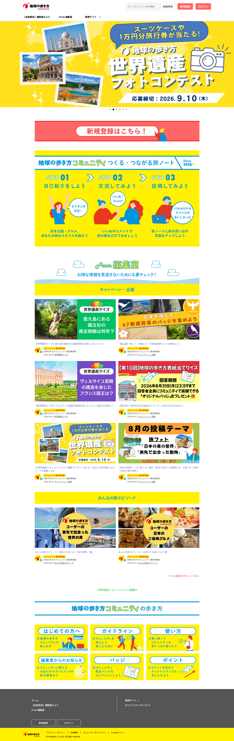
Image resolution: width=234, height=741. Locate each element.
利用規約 (74, 732)
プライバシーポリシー (55, 732)
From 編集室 (65, 16)
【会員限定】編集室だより (36, 16)
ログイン (203, 6)
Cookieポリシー (118, 732)
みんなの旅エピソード (64, 563)
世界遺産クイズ (61, 354)
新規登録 (185, 6)
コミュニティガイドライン (94, 732)
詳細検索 (168, 6)
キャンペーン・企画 (146, 354)
